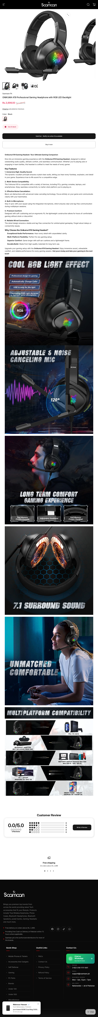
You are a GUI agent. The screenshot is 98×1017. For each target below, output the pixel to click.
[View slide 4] (53, 871)
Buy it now (49, 144)
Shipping (5, 109)
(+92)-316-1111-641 (80, 968)
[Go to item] (6, 86)
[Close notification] (38, 1004)
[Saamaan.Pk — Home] (47, 894)
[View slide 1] (44, 871)
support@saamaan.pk (81, 974)
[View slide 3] (50, 871)
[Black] (4, 119)
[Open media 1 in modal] (68, 14)
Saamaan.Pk (7, 93)
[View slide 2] (47, 871)
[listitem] (52, 929)
